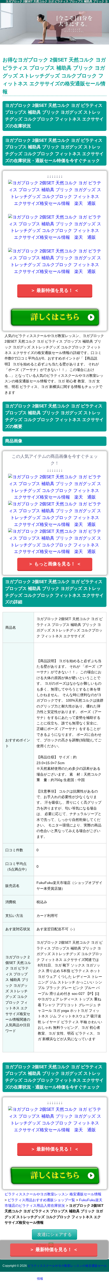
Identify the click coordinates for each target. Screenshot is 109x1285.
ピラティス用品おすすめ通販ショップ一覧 (41, 1200)
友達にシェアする (54, 1234)
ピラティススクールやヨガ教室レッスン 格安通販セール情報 (53, 1194)
